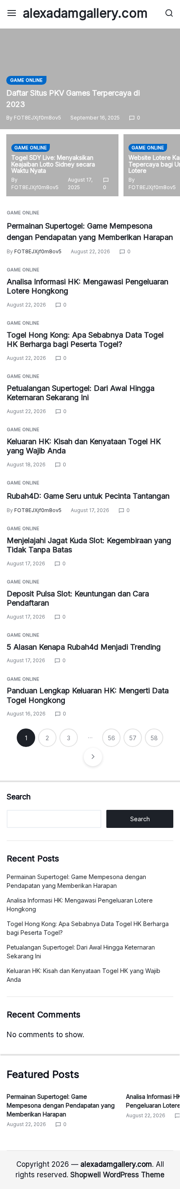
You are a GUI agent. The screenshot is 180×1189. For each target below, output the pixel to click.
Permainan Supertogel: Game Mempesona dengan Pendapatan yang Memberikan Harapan (61, 1105)
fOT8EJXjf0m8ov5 (37, 117)
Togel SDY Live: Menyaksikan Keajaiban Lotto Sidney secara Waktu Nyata (53, 164)
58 (154, 737)
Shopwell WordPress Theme (117, 1175)
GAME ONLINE (26, 80)
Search (19, 796)
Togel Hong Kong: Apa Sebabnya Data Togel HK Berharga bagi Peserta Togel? (85, 339)
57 (132, 737)
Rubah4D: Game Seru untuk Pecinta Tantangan (88, 496)
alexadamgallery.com (85, 13)
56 (111, 737)
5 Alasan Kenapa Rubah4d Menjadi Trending (84, 647)
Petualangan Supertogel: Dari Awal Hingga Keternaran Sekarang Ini (80, 393)
